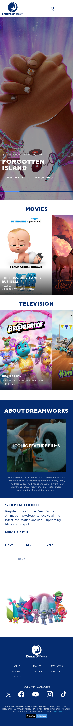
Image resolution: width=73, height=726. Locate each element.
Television (36, 303)
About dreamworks (36, 410)
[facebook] (21, 694)
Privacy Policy (24, 709)
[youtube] (35, 694)
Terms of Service (52, 709)
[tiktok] (64, 694)
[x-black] (8, 694)
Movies (36, 208)
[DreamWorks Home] (12, 8)
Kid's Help (57, 711)
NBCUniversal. (9, 709)
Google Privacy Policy (40, 711)
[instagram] (50, 694)
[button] (52, 8)
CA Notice (38, 709)
